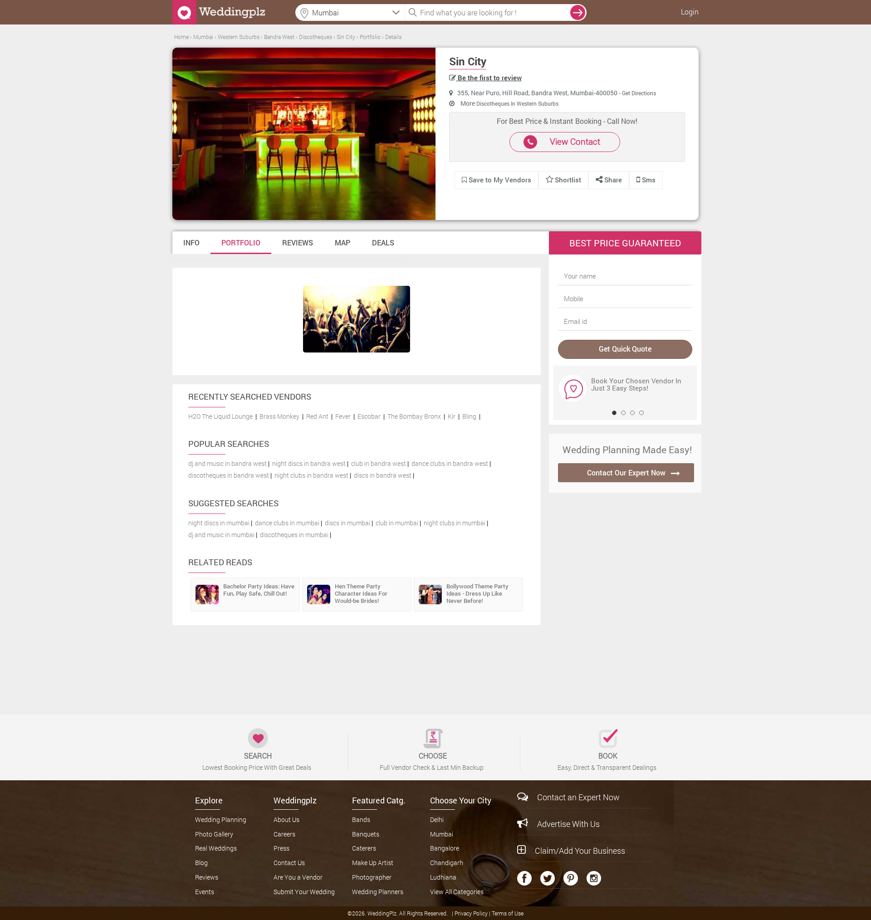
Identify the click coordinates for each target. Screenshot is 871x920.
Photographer (371, 877)
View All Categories (457, 891)
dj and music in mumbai (221, 534)
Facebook (524, 878)
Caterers (364, 848)
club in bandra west (378, 463)
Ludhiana (443, 877)
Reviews (297, 242)
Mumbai (441, 834)
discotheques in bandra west (228, 475)
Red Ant (317, 416)
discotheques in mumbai (294, 534)
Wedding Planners (377, 891)
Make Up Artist (372, 862)
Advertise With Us (568, 823)
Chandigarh (446, 862)
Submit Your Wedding (304, 891)
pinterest (570, 878)
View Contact (575, 141)
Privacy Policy (472, 913)
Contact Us (289, 862)
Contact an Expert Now (578, 797)
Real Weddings (216, 848)
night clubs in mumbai (454, 523)
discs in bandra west (382, 475)
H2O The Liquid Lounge (220, 416)
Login (690, 11)
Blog (201, 862)
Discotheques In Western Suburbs (517, 103)
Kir (451, 416)
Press (281, 848)
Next (566, 388)
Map (342, 242)
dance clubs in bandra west (449, 463)
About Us (286, 819)
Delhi (437, 819)
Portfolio (240, 242)
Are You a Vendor (298, 877)
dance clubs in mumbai (287, 523)
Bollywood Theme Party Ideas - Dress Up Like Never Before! (477, 593)
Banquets (365, 834)
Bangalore (444, 848)
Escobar (369, 416)
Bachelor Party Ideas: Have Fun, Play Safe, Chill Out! (258, 589)
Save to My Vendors (499, 179)
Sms (648, 179)
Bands (361, 819)
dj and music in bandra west (227, 463)
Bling (469, 416)
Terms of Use (508, 913)
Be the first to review (489, 77)
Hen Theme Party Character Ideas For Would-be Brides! (361, 593)
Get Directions (639, 93)
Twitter (547, 878)
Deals (383, 242)
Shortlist (568, 179)
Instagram (594, 878)
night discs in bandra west (309, 463)
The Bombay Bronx (414, 416)
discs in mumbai (347, 523)
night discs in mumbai (219, 523)
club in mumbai (397, 523)
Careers (284, 834)
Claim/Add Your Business (580, 850)
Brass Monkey (279, 416)
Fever (343, 416)
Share (612, 179)
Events (204, 891)
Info (191, 242)
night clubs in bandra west (311, 475)
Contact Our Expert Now (626, 472)
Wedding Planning (220, 819)
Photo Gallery (214, 834)
